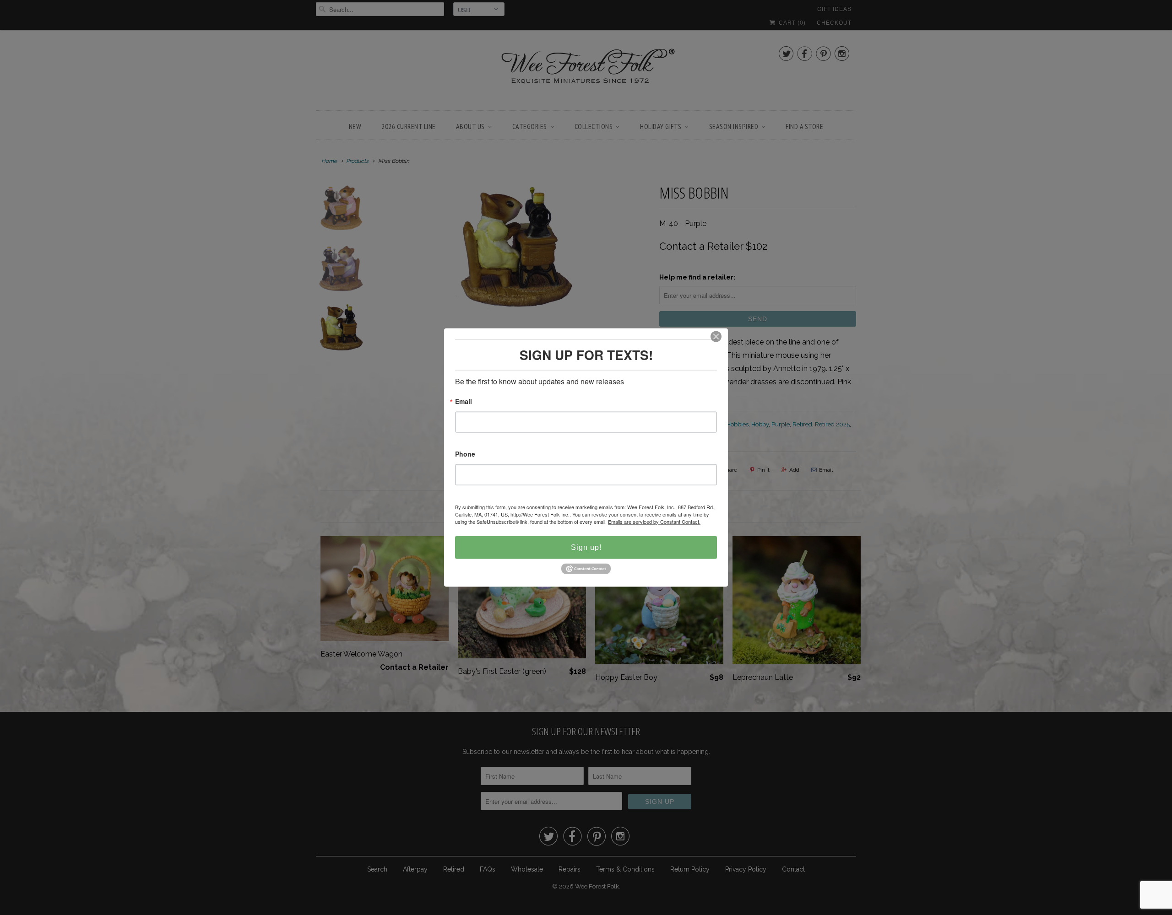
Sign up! (586, 547)
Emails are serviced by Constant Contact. (654, 521)
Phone (465, 454)
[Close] (716, 336)
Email (463, 402)
